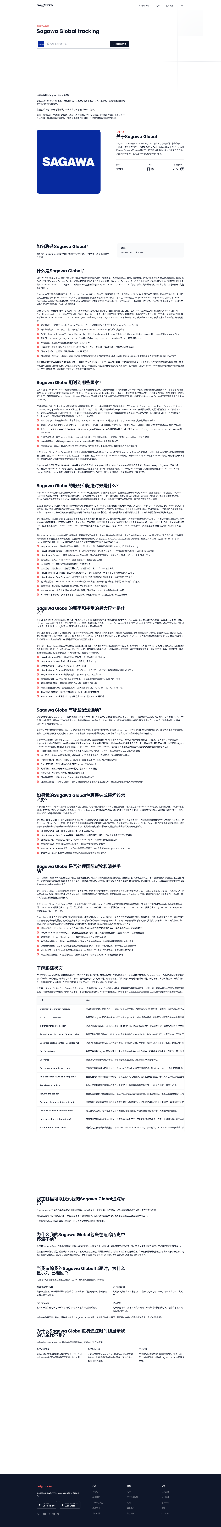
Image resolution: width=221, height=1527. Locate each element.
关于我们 (165, 1497)
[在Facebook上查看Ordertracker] (53, 1514)
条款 (163, 1508)
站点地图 (130, 1513)
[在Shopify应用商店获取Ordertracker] (58, 1514)
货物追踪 (96, 1491)
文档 (129, 1503)
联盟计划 (169, 5)
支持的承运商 (132, 1497)
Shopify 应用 (144, 5)
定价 (157, 5)
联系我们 (165, 1491)
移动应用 (96, 1508)
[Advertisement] (110, 70)
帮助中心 (130, 1508)
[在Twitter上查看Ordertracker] (49, 1514)
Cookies (165, 1513)
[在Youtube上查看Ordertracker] (44, 1514)
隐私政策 (165, 1503)
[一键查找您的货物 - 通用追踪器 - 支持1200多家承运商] (45, 5)
